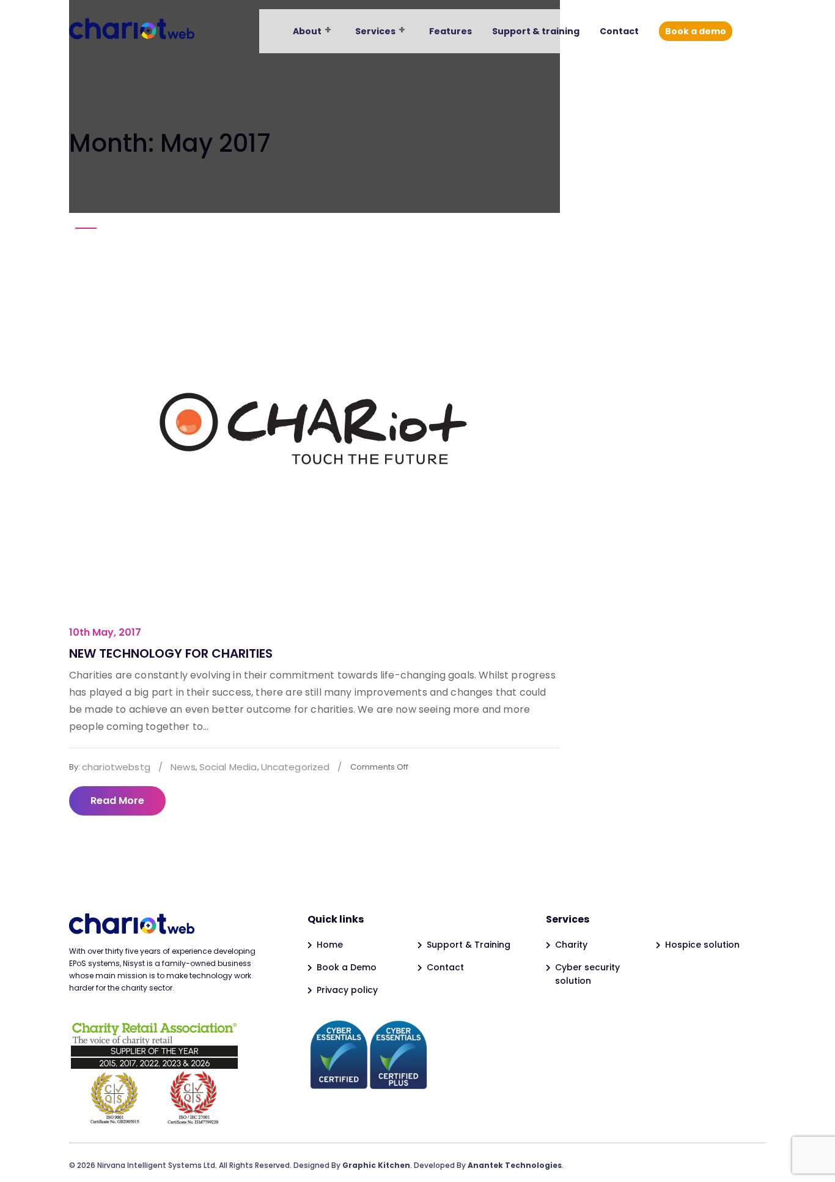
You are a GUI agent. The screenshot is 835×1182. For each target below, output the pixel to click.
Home (330, 945)
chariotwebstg (116, 766)
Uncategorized (295, 766)
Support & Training (468, 945)
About (307, 31)
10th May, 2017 (105, 632)
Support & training (535, 31)
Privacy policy (347, 990)
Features (450, 31)
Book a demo (695, 31)
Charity (571, 945)
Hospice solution (702, 945)
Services (375, 31)
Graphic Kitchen (376, 1165)
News (183, 766)
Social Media (228, 766)
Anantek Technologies (515, 1165)
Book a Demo (347, 967)
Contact (619, 31)
